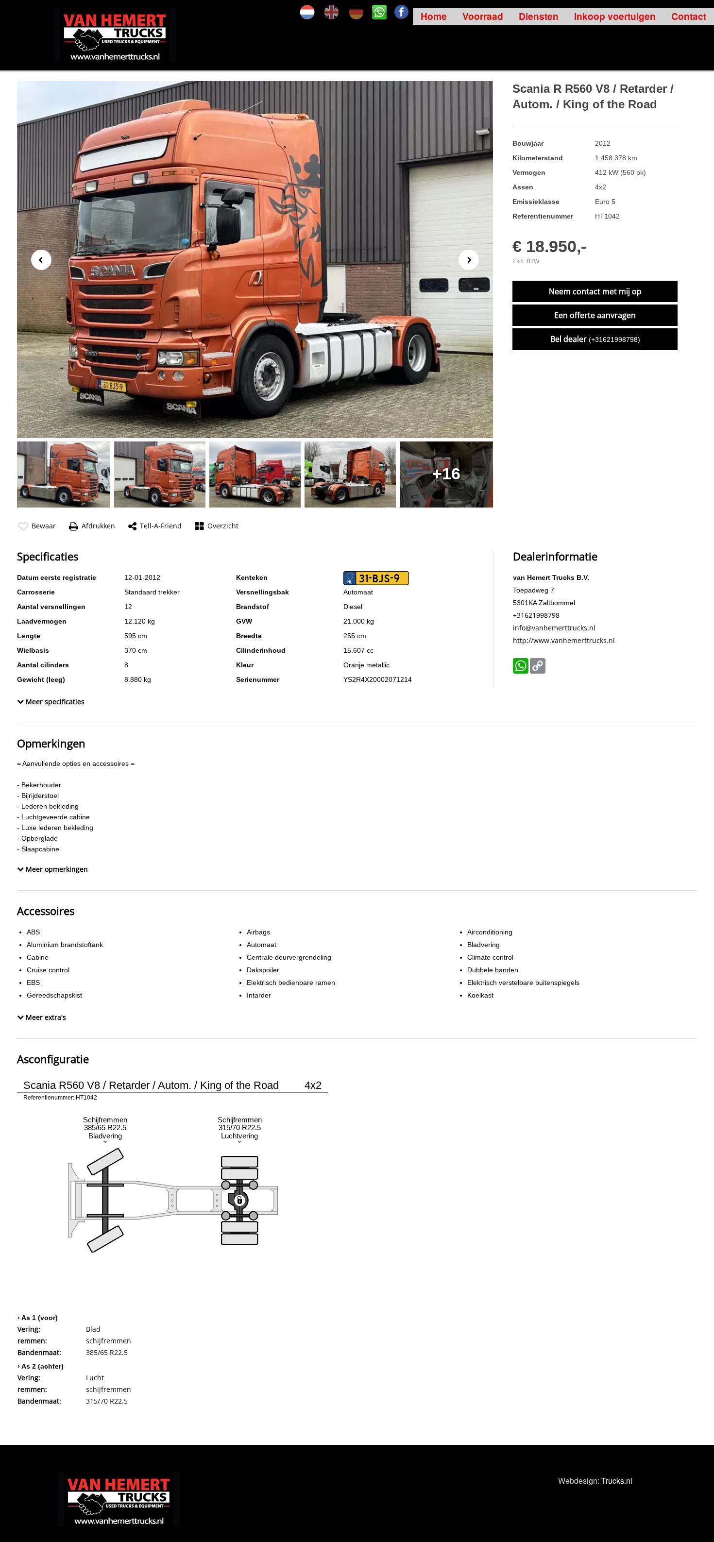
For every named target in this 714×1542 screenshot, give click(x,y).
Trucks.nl (616, 1480)
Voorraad (482, 16)
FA (401, 12)
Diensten (539, 16)
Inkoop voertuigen (615, 16)
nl (307, 12)
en (331, 12)
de (356, 12)
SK (379, 12)
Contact (688, 16)
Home (434, 16)
